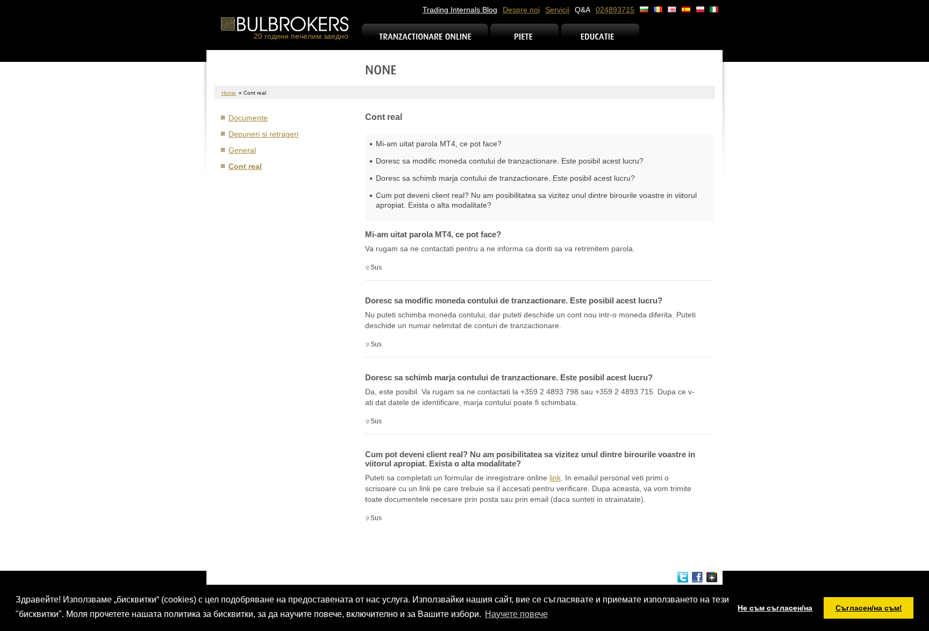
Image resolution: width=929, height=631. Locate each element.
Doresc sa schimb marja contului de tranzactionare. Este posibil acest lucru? (505, 178)
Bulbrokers (284, 24)
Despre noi (521, 9)
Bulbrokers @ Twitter (682, 577)
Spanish (686, 9)
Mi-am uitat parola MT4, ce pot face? (439, 143)
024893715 (615, 9)
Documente (248, 118)
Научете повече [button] (516, 614)
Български (644, 9)
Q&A (582, 9)
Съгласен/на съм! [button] (868, 608)
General (242, 150)
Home (228, 93)
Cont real (245, 166)
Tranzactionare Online (425, 43)
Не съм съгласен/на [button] (775, 608)
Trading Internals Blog (460, 9)
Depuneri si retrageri (263, 134)
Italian (714, 9)
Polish (700, 9)
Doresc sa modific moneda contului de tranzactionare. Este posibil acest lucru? (510, 161)
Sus (376, 267)
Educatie (600, 43)
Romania (658, 9)
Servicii (557, 9)
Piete (524, 43)
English (672, 9)
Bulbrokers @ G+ (711, 577)
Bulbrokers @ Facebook (697, 577)
